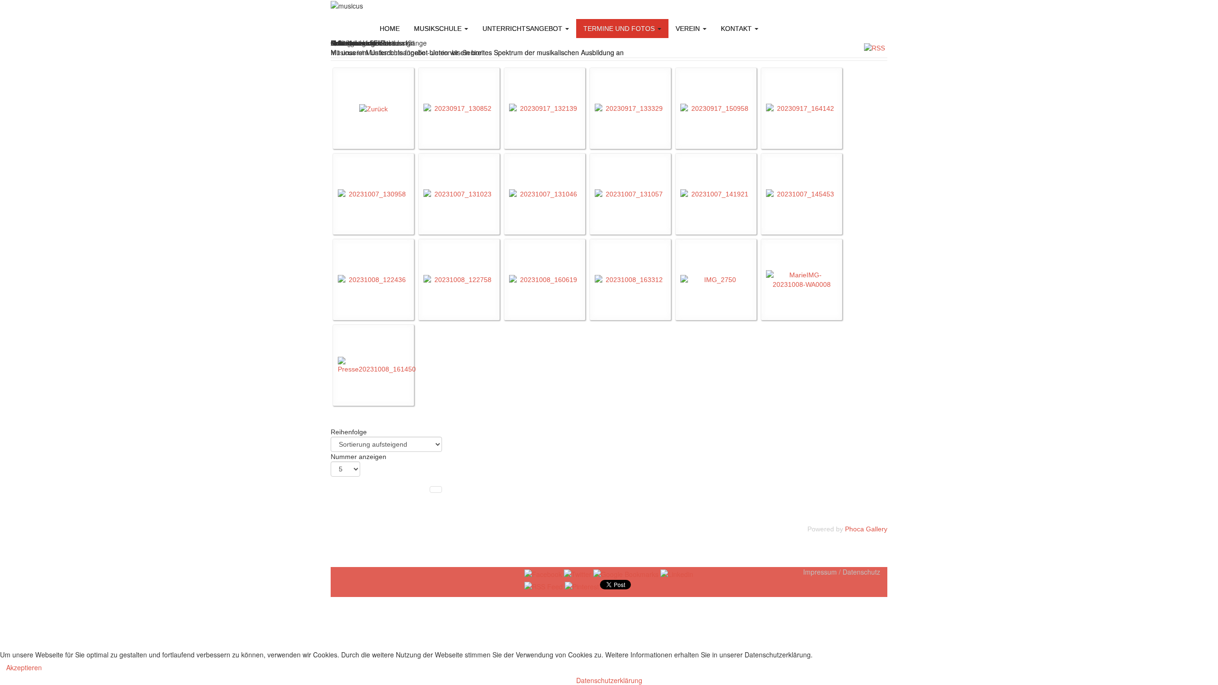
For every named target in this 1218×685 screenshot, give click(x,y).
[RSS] (874, 47)
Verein (689, 28)
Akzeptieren (24, 667)
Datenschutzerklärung (609, 680)
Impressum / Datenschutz (841, 572)
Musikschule (438, 28)
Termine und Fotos (620, 28)
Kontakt (737, 28)
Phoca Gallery (866, 529)
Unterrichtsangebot (523, 28)
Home (390, 28)
